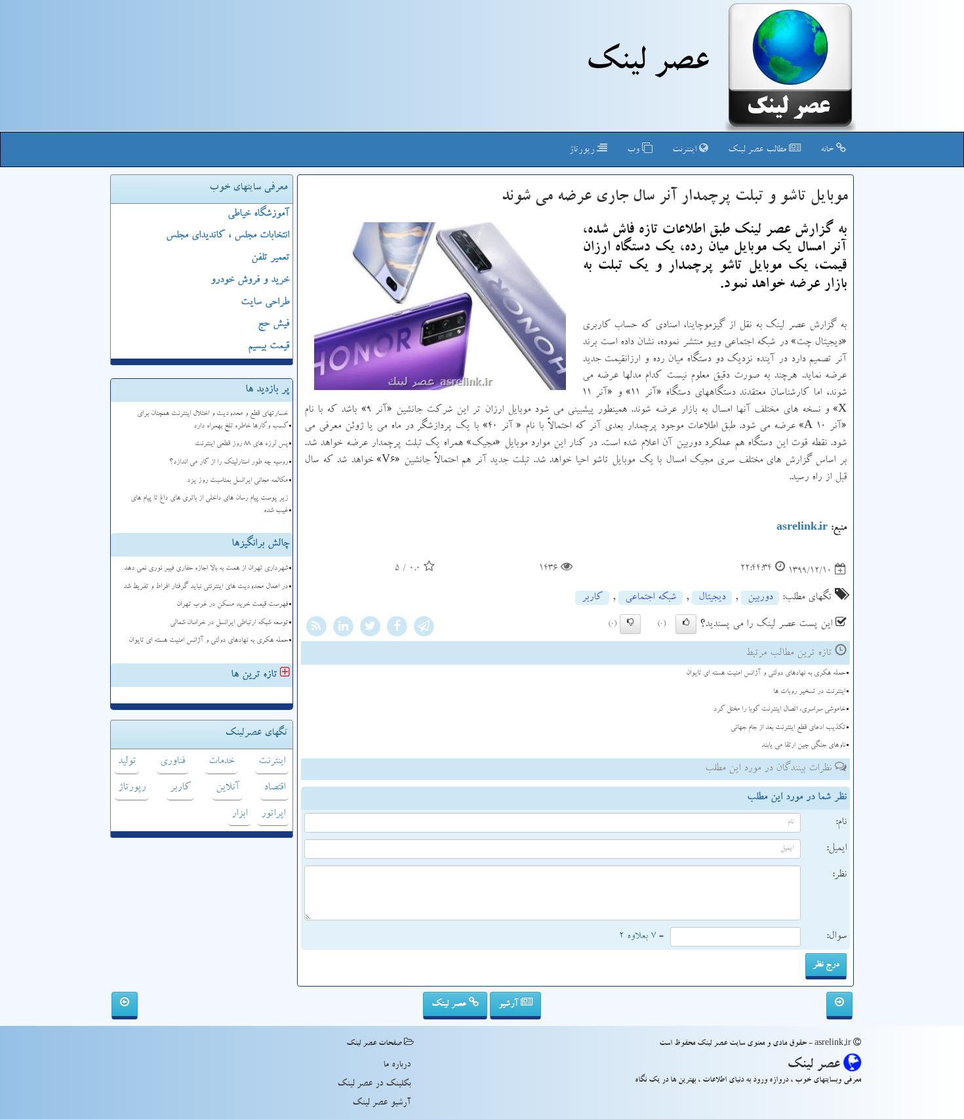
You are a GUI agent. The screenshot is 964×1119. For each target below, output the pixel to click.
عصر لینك (647, 64)
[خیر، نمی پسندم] (630, 624)
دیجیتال (711, 598)
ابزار (239, 814)
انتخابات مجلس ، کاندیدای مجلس (227, 236)
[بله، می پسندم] (685, 624)
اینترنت (685, 150)
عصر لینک (450, 1004)
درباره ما (397, 1065)
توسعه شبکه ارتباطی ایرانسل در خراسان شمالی (229, 623)
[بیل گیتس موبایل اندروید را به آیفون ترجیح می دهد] (839, 1005)
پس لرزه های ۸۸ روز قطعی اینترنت (241, 444)
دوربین (760, 598)
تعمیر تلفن (270, 258)
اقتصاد (274, 788)
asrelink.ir (802, 528)
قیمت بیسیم (268, 347)
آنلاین (227, 788)
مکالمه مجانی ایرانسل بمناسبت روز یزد (237, 481)
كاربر (592, 598)
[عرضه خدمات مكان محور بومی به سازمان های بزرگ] (124, 1005)
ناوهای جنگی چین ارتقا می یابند (803, 745)
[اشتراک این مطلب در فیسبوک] (397, 629)
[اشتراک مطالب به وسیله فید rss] (316, 629)
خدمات (221, 762)
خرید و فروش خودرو (250, 280)
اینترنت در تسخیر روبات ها (809, 692)
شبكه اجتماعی (650, 598)
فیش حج (273, 324)
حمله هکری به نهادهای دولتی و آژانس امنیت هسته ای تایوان (765, 673)
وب (634, 150)
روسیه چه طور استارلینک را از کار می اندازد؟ (228, 462)
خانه (828, 150)
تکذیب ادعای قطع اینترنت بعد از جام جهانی (788, 728)
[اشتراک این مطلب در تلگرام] (423, 629)
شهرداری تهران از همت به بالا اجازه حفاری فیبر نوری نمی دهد (206, 568)
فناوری (172, 762)
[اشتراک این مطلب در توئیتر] (370, 629)
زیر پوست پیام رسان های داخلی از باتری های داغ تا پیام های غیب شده (209, 504)
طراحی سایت (265, 303)
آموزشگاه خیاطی (258, 214)
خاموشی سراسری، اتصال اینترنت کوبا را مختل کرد (779, 709)
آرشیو (509, 1004)
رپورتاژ (583, 150)
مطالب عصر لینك (758, 150)
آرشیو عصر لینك (381, 1103)
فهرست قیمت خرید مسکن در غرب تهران (232, 604)
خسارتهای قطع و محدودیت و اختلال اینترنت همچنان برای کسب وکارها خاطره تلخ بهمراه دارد (212, 420)
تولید (127, 762)
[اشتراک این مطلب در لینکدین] (343, 629)
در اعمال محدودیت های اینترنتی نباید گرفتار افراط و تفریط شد (205, 587)
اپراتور (273, 814)
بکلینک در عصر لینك (374, 1084)
